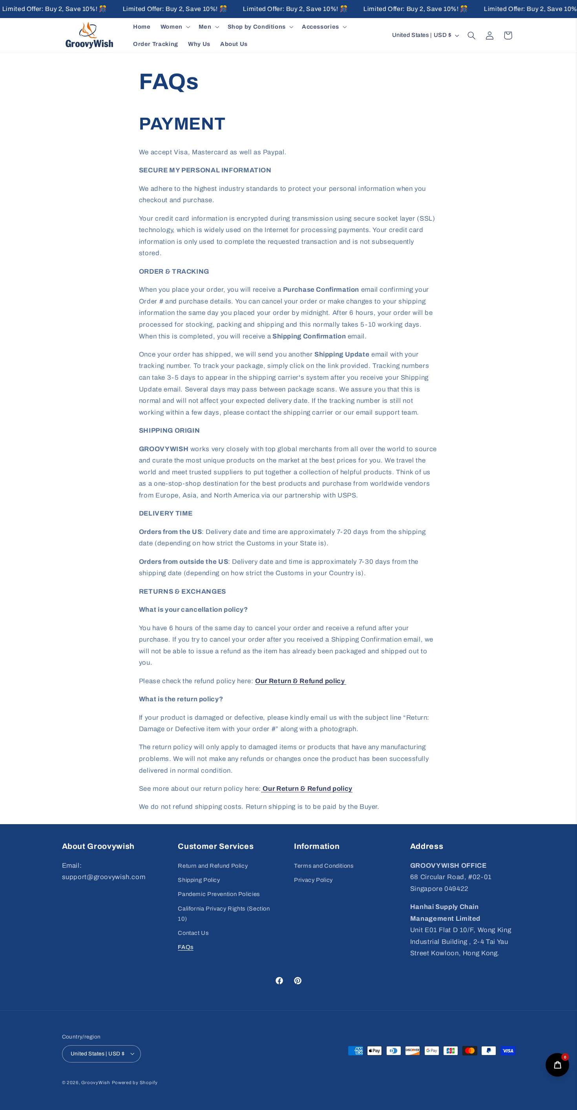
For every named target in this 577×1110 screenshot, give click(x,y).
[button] (174, 26)
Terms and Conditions (324, 865)
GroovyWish (95, 1082)
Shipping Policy (199, 879)
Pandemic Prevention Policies (219, 894)
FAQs (186, 947)
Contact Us (193, 932)
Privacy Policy (313, 879)
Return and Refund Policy (213, 865)
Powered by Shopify (135, 1082)
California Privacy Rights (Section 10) (224, 913)
